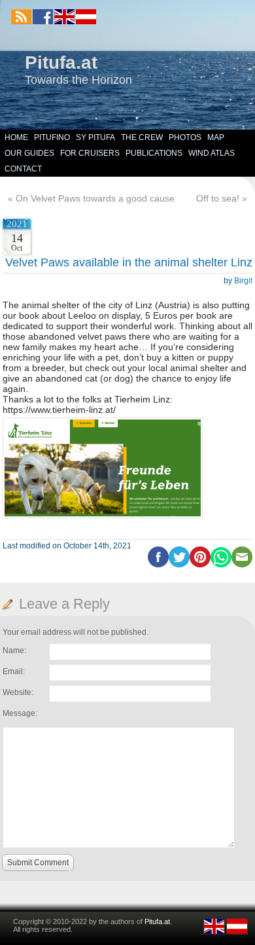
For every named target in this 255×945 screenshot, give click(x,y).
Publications (154, 153)
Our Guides (29, 153)
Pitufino (52, 137)
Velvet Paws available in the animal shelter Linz (128, 262)
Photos (185, 137)
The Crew (142, 137)
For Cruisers (90, 153)
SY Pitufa (95, 137)
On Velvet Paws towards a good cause (95, 198)
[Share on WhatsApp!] (221, 564)
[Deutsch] (85, 21)
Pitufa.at (61, 62)
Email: (14, 671)
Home (16, 137)
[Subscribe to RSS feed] (21, 16)
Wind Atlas (211, 153)
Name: (14, 650)
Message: (20, 713)
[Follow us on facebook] (43, 16)
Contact (23, 168)
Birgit (243, 280)
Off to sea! (217, 198)
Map (215, 137)
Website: (18, 692)
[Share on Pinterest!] (200, 564)
